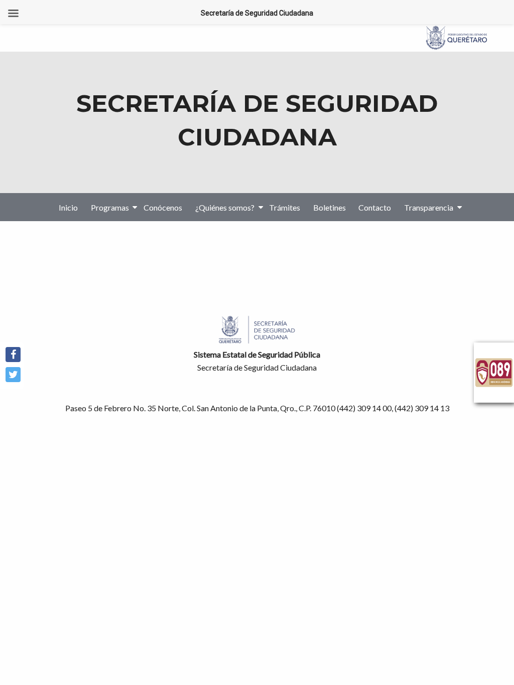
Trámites (284, 207)
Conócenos (163, 207)
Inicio (68, 207)
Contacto (374, 207)
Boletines (329, 207)
